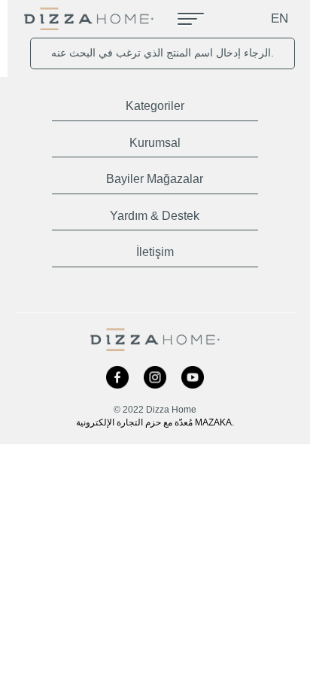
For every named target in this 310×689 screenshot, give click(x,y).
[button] (154, 102)
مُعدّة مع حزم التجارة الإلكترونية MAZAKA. (155, 422)
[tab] (154, 102)
